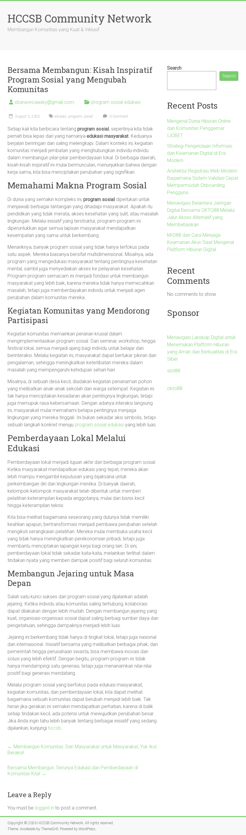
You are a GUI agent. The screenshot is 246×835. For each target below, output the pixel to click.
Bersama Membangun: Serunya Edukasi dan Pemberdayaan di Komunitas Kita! (73, 770)
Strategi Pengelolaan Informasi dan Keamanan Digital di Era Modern (199, 153)
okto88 (174, 388)
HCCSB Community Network (80, 18)
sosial (88, 116)
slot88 (173, 371)
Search (174, 68)
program (75, 116)
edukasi (61, 116)
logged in (44, 808)
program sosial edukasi (115, 102)
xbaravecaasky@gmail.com (44, 102)
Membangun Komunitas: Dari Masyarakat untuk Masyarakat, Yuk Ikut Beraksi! (82, 749)
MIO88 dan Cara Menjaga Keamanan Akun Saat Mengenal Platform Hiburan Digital (200, 242)
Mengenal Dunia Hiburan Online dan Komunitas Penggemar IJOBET (199, 128)
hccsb (54, 728)
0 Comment (118, 116)
